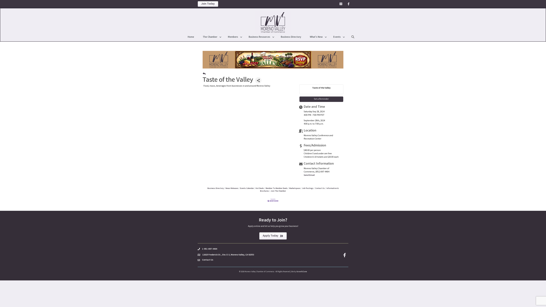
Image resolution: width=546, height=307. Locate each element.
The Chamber (210, 37)
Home (191, 37)
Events (337, 37)
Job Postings (307, 188)
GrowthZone (301, 271)
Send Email (309, 175)
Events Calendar (247, 188)
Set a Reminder (321, 99)
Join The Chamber (278, 191)
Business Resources (259, 37)
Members (233, 37)
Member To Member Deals (277, 188)
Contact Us (320, 188)
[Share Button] (258, 80)
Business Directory (291, 37)
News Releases (232, 188)
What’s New (316, 37)
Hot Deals (260, 188)
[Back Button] (204, 74)
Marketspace (294, 188)
